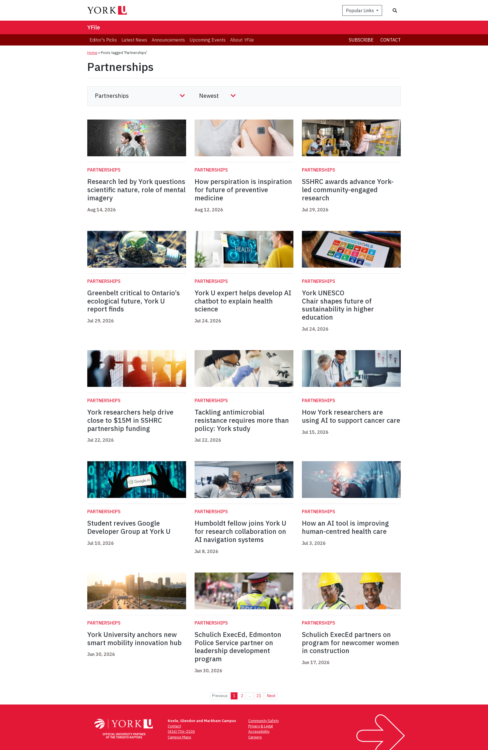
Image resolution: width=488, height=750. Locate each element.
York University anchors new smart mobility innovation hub (134, 638)
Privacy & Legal (260, 726)
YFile (93, 27)
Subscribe (361, 40)
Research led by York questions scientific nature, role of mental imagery (136, 189)
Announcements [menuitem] (168, 40)
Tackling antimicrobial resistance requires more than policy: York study (242, 420)
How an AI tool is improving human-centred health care (345, 527)
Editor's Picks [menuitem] (103, 40)
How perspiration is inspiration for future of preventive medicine (243, 189)
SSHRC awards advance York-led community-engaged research (348, 189)
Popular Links (360, 10)
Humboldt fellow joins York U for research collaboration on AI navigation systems (240, 531)
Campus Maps (179, 737)
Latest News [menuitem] (134, 40)
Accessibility (258, 731)
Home (92, 52)
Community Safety (263, 720)
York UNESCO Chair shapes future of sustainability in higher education (338, 305)
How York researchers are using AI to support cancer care (351, 416)
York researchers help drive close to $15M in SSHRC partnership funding (130, 420)
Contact (390, 40)
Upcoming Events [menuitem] (207, 40)
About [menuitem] (242, 40)
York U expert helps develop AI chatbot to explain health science (243, 301)
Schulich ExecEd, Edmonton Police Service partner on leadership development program (238, 646)
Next (271, 695)
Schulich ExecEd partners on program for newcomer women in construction (350, 642)
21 (259, 695)
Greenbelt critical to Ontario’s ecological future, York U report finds (133, 301)
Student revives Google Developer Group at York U (129, 527)
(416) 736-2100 (181, 731)
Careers (255, 737)
